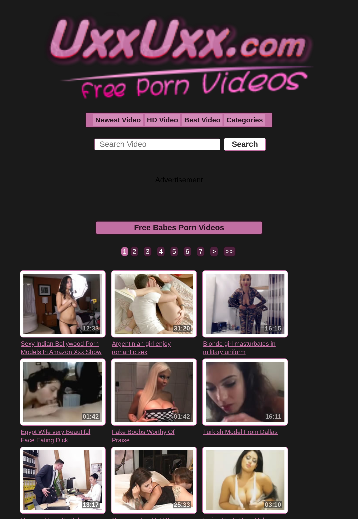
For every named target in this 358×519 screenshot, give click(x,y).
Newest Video (118, 120)
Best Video (202, 120)
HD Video (162, 120)
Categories (244, 120)
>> (229, 251)
